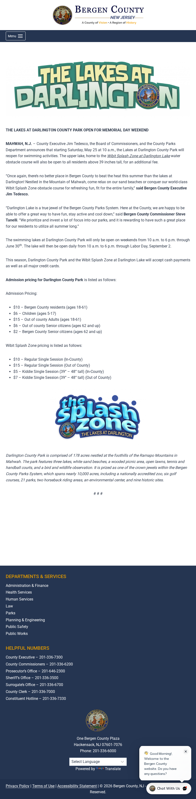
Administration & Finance (27, 585)
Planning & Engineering (25, 620)
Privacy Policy (17, 786)
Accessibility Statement (77, 786)
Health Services (19, 592)
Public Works (17, 633)
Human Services (19, 599)
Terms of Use (43, 786)
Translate (113, 769)
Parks (10, 613)
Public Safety (17, 626)
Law (9, 606)
